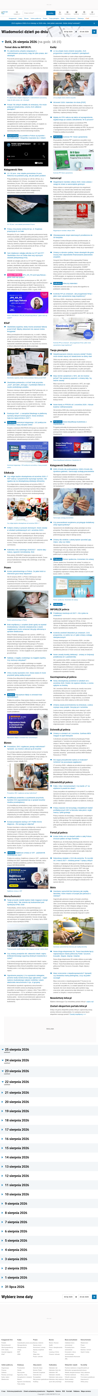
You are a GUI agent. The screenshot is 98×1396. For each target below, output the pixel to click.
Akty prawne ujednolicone (41, 1379)
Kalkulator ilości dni (55, 1370)
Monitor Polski (37, 1370)
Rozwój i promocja (7, 1375)
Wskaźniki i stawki (71, 1365)
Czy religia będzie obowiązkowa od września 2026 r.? (23, 523)
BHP (18, 1352)
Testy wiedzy (21, 1384)
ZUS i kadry (5, 1349)
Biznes (26, 18)
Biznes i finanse (53, 1343)
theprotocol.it (85, 1379)
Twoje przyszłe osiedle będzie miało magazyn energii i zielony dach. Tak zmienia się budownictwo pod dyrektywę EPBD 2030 (27, 902)
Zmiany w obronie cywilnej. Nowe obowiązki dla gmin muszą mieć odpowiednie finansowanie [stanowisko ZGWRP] (73, 254)
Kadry (20, 18)
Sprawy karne (37, 1345)
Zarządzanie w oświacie (24, 1377)
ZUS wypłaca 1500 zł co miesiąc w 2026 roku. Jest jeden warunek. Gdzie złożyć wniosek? (45, 23)
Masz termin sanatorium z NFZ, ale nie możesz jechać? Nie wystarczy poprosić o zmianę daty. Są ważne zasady (72, 378)
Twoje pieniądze (54, 18)
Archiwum (84, 1370)
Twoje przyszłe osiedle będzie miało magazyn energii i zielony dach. (27, 949)
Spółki (51, 1345)
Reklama (77, 1391)
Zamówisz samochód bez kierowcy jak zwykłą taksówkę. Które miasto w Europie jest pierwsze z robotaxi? (72, 893)
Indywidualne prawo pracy (25, 1343)
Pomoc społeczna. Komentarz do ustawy (78, 559)
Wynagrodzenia (22, 1345)
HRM (18, 1354)
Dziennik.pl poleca (60, 729)
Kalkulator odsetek (54, 1375)
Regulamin (50, 1391)
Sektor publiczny (36, 18)
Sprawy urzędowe (38, 1349)
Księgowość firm (13, 169)
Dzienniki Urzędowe (39, 1372)
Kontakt (69, 1391)
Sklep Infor (36, 1354)
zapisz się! (90, 1001)
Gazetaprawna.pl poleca (63, 677)
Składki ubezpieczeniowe (72, 1372)
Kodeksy (35, 1381)
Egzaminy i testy (22, 1375)
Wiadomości (84, 1343)
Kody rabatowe (85, 1372)
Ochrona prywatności (14, 1391)
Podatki (3, 1343)
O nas (3, 1391)
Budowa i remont (86, 1349)
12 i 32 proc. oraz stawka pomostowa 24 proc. (21, 224)
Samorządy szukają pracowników (63, 518)
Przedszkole (21, 1368)
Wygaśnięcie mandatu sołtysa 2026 (64, 230)
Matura (19, 1379)
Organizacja (5, 1368)
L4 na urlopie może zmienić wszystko (64, 97)
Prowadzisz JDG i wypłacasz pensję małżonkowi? (22, 793)
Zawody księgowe (6, 1352)
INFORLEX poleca (59, 609)
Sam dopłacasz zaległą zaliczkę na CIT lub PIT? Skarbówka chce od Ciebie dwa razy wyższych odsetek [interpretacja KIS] (25, 255)
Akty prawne (37, 1365)
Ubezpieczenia (21, 1347)
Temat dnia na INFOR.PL (18, 47)
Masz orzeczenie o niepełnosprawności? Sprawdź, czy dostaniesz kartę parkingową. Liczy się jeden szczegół (72, 975)
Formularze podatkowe (88, 1377)
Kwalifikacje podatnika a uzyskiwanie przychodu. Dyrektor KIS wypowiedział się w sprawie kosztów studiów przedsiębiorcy (26, 800)
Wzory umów (85, 1375)
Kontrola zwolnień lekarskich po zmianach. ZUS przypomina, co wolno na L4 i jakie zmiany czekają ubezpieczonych (72, 635)
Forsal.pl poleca (58, 832)
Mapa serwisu (86, 1391)
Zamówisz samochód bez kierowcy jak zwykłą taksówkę (70, 947)
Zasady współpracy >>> (78, 1014)
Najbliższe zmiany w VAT (14, 891)
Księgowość (13, 18)
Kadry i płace (5, 1377)
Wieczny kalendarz (70, 283)
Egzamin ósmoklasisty (24, 1381)
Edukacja (81, 18)
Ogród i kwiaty (85, 1352)
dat (64, 604)
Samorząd (55, 178)
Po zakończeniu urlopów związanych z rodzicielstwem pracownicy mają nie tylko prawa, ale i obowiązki (27, 53)
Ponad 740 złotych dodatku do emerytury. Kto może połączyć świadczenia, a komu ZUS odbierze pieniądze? (27, 107)
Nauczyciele (21, 1372)
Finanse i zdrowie (54, 1354)
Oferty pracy (84, 1381)
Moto (62, 18)
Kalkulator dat (53, 1368)
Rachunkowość (6, 1345)
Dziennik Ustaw (37, 1368)
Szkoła (19, 1370)
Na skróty (84, 1365)
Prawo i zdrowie (38, 1356)
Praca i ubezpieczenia (55, 1347)
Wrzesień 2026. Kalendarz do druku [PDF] (69, 102)
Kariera (58, 1391)
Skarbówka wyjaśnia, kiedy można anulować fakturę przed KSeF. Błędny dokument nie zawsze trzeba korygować (27, 329)
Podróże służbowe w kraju (73, 1368)
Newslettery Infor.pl (61, 997)
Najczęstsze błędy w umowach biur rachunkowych (22, 737)
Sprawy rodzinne (38, 1343)
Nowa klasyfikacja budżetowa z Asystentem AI (67, 460)
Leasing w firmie (54, 1352)
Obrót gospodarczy (7, 1347)
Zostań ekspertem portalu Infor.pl (68, 1006)
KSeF (87, 18)
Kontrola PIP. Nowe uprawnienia (75, 137)
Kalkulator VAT (53, 1372)
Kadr (52, 47)
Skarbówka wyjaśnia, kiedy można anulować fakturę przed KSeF (26, 378)
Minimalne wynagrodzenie (73, 1370)
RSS (63, 1391)
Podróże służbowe (70, 1375)
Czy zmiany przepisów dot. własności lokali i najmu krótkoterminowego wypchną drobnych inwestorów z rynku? (27, 956)
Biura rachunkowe (71, 1340)
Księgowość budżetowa (63, 465)
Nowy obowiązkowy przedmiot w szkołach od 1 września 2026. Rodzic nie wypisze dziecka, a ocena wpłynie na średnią (73, 683)
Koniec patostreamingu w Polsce (17, 620)
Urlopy (19, 1349)
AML (66, 1359)
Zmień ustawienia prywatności (34, 1391)
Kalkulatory (53, 1365)
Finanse (83, 1347)
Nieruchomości (71, 18)
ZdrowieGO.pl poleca (61, 782)
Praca (35, 1352)
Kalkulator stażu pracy (55, 1377)
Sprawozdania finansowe (72, 1356)
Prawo (45, 18)
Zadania (3, 1372)
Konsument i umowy (39, 1347)
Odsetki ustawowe (70, 1377)
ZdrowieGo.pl (85, 1368)
